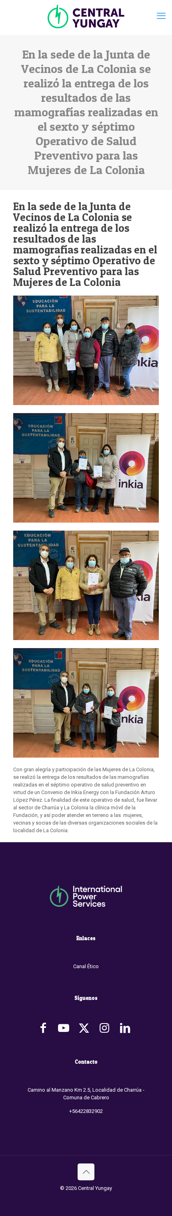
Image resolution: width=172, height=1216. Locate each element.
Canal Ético (86, 966)
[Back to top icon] (86, 1171)
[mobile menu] (161, 16)
